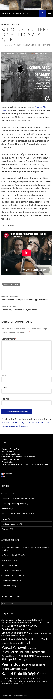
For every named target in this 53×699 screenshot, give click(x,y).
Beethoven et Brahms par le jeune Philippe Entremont (24, 298)
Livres (4, 519)
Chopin (48, 622)
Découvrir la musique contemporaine (17, 498)
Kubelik (30, 639)
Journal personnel (9, 565)
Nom (3, 375)
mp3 (27, 642)
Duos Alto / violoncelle (11, 570)
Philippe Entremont (32, 652)
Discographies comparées (12, 503)
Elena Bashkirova (9, 629)
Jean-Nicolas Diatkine (14, 638)
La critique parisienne (10, 454)
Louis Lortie (6, 643)
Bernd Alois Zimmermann (20, 622)
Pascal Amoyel (13, 647)
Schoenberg (25, 678)
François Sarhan (45, 633)
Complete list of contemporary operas (18, 456)
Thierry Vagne (20, 45)
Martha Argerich (17, 643)
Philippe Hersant (8, 656)
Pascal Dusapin (32, 648)
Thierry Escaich (42, 681)
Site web (5, 398)
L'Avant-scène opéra (10, 449)
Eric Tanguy (33, 632)
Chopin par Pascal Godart (12, 575)
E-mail (4, 386)
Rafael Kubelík (7, 451)
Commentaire (8, 338)
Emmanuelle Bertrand (14, 632)
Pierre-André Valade (33, 660)
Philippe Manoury (13, 659)
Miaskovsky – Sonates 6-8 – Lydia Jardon (19, 308)
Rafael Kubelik (14, 673)
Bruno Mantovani (37, 622)
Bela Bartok (6, 622)
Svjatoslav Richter (21, 681)
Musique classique (10, 25)
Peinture (5, 529)
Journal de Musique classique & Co (16, 513)
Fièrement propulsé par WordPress (14, 695)
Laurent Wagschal (41, 639)
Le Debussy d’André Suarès (13, 555)
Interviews (6, 508)
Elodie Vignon (25, 629)
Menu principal (49, 13)
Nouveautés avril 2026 (11, 580)
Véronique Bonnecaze (12, 683)
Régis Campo (38, 673)
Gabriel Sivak (7, 635)
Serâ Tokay (36, 678)
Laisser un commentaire (39, 45)
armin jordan (15, 620)
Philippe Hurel (25, 655)
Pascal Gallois (9, 651)
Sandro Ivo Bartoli (9, 678)
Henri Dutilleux (20, 635)
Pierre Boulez (13, 664)
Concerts (5, 493)
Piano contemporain (10, 459)
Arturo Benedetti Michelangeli (31, 620)
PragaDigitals (7, 462)
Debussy (5, 626)
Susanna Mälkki (8, 681)
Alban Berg (5, 620)
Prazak (24, 669)
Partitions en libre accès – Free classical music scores (24, 464)
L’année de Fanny (8, 585)
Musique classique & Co (14, 13)
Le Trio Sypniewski (9, 560)
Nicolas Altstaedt (11, 284)
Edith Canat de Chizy (23, 626)
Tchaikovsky (32, 681)
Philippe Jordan (42, 655)
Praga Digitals (10, 668)
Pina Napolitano (36, 664)
